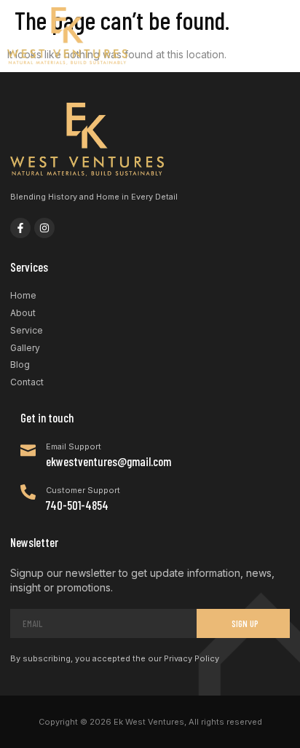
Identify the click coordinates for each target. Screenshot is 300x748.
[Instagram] (44, 228)
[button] (279, 36)
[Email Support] (28, 448)
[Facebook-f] (20, 228)
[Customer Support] (28, 492)
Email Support (73, 446)
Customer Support (83, 490)
